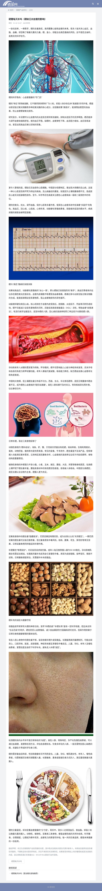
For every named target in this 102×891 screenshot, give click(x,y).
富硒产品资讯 (21, 10)
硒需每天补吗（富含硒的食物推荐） (25, 873)
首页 (12, 10)
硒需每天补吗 (16, 861)
